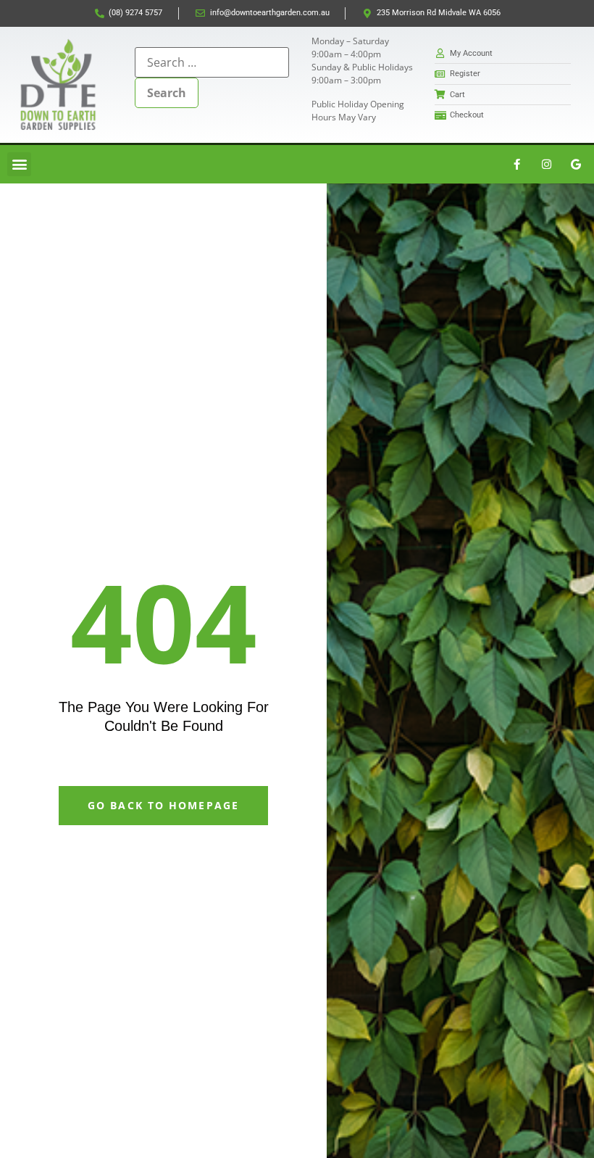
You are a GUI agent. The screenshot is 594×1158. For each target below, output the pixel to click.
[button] (19, 164)
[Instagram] (546, 164)
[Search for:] (212, 62)
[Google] (576, 164)
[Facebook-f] (516, 164)
